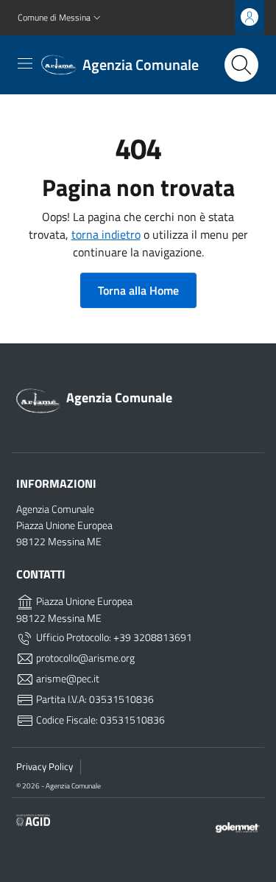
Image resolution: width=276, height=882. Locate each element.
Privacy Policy (44, 766)
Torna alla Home (138, 290)
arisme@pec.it (66, 679)
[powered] (238, 826)
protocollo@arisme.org (84, 658)
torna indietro (106, 234)
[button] (61, 18)
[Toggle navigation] (25, 63)
